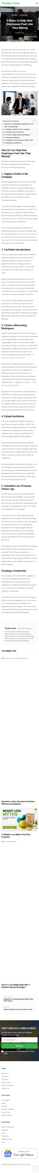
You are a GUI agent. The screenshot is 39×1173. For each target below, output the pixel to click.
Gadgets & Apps (6, 1139)
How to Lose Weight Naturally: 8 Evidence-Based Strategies (15, 986)
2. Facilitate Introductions (14, 132)
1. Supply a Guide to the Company (17, 129)
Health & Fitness (6, 1115)
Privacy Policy (6, 1082)
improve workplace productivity (13, 358)
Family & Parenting (7, 1109)
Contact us (4, 1076)
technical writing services (28, 234)
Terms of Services (7, 1085)
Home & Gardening (7, 1127)
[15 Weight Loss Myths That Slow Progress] (19, 819)
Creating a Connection (12, 143)
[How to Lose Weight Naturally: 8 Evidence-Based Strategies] (19, 911)
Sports (3, 1103)
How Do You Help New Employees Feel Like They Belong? (18, 125)
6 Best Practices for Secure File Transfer (18, 1009)
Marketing (4, 1130)
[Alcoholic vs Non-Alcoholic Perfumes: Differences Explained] (19, 728)
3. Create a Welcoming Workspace (17, 135)
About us (4, 1073)
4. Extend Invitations (12, 137)
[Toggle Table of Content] (33, 121)
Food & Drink (5, 1112)
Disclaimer (5, 1079)
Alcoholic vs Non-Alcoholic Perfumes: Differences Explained (18, 802)
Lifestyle (4, 1106)
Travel (3, 1142)
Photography (5, 1100)
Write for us (5, 1088)
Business (15, 15)
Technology (5, 1136)
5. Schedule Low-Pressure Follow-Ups (18, 140)
